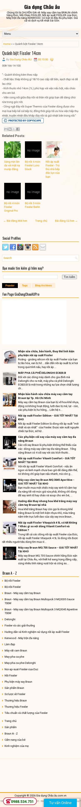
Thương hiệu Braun (16, 700)
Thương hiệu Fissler (16, 706)
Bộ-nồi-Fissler (13, 586)
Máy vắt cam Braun (16, 650)
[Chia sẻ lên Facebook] (18, 129)
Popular (10, 285)
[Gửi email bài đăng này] (6, 129)
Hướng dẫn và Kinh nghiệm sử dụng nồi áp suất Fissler (37, 631)
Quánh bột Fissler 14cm (21, 53)
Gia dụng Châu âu (42, 6)
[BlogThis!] (10, 129)
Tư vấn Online (60, 803)
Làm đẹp (10, 644)
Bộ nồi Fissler (12, 580)
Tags (25, 285)
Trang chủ (41, 220)
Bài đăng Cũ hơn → (66, 220)
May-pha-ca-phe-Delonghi (20, 662)
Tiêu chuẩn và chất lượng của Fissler (26, 712)
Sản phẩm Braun (14, 687)
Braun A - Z (11, 733)
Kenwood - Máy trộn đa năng (22, 638)
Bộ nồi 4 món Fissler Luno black (32, 165)
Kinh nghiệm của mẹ (17, 745)
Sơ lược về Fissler (15, 694)
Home (7, 43)
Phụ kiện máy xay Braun (18, 681)
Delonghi (10, 619)
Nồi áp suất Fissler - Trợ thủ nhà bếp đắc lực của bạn (53, 169)
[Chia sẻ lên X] (14, 129)
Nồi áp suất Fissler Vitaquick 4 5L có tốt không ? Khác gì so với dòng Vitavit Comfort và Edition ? (47, 526)
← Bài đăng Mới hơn (15, 220)
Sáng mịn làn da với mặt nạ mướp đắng (12, 165)
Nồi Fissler (11, 675)
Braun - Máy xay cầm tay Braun (22, 593)
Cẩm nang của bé (15, 739)
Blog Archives (43, 285)
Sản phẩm (11, 727)
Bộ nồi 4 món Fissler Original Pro (12, 207)
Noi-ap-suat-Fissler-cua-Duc (21, 669)
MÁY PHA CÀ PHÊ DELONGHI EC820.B (42, 372)
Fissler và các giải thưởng (20, 625)
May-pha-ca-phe (14, 656)
